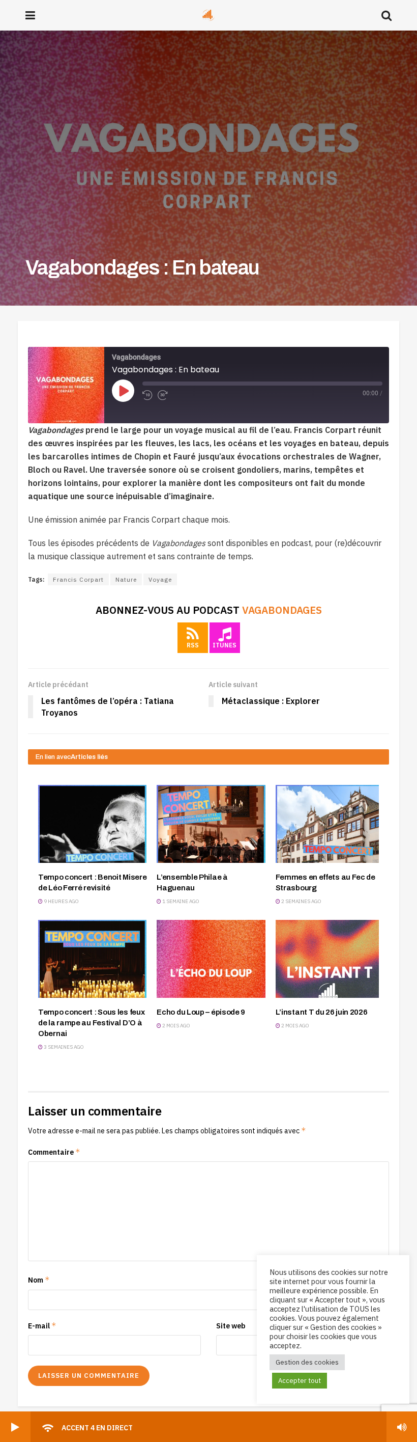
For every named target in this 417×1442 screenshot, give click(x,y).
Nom (39, 1280)
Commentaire (54, 1152)
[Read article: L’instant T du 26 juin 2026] (330, 959)
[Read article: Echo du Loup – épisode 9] (211, 959)
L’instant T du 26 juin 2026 (322, 1012)
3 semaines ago (63, 1047)
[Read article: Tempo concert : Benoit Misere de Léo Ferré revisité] (92, 824)
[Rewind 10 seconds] (147, 395)
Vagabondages (282, 610)
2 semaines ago (300, 901)
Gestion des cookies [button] (307, 1362)
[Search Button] (386, 15)
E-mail (42, 1325)
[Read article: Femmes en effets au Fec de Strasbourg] (330, 824)
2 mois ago (175, 1025)
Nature (126, 579)
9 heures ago (61, 901)
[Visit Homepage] (208, 15)
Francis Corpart (78, 579)
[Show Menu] (30, 15)
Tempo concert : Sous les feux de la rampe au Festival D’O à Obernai (91, 1023)
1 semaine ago (180, 901)
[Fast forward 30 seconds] (163, 395)
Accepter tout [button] (299, 1380)
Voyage (160, 579)
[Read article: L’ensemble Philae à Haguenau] (211, 824)
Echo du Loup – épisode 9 (201, 1012)
